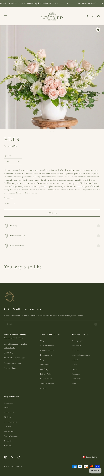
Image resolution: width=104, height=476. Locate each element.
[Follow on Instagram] (5, 457)
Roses (74, 369)
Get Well (7, 426)
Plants (74, 364)
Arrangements (77, 341)
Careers (43, 388)
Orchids (75, 359)
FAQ (42, 359)
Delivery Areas (46, 355)
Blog (42, 341)
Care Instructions (47, 345)
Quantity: (8, 155)
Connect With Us (47, 350)
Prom (74, 383)
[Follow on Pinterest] (12, 457)
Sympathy (76, 374)
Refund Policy (46, 378)
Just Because (9, 431)
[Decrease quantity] (8, 162)
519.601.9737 (8, 352)
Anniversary (9, 412)
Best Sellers (76, 345)
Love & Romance (11, 436)
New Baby (8, 441)
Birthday (7, 417)
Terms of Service (47, 383)
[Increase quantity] (18, 162)
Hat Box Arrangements (81, 355)
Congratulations (10, 422)
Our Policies (45, 364)
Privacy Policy (46, 374)
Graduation (76, 378)
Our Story (44, 369)
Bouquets (75, 350)
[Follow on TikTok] (18, 457)
